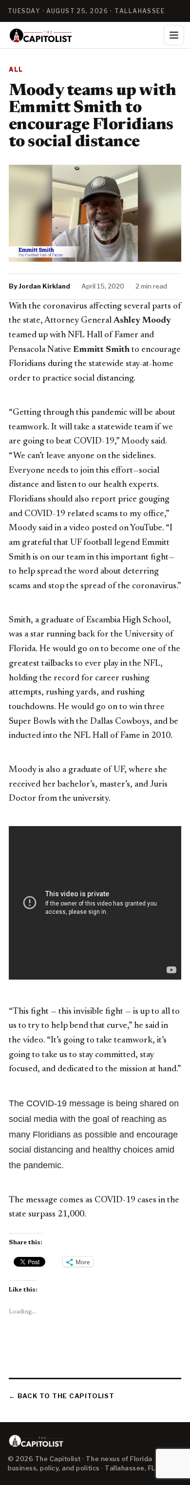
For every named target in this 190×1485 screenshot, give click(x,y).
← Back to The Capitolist (61, 1396)
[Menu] (174, 35)
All (16, 69)
